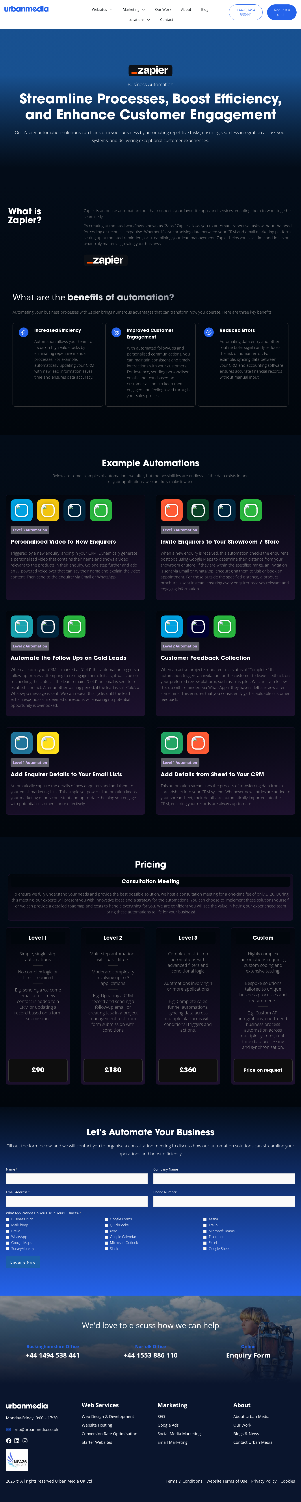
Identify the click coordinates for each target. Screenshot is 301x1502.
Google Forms (121, 1219)
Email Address (18, 1192)
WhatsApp (19, 1237)
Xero (113, 1231)
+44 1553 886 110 (151, 1355)
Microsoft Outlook (124, 1243)
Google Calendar (123, 1237)
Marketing (131, 9)
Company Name (165, 1169)
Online (248, 1346)
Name (11, 1169)
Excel (213, 1243)
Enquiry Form (248, 1355)
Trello (213, 1225)
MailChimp (19, 1225)
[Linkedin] (17, 1441)
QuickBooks (119, 1225)
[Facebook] (8, 1441)
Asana (213, 1219)
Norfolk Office (150, 1346)
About (186, 9)
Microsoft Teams (221, 1231)
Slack (114, 1249)
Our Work (163, 9)
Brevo (15, 1231)
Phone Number (165, 1192)
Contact (166, 19)
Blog (204, 9)
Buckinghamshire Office (52, 1346)
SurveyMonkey (22, 1249)
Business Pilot (22, 1219)
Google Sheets (220, 1249)
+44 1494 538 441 (53, 1355)
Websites (99, 9)
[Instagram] (25, 1441)
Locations (136, 19)
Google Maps (21, 1243)
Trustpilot (216, 1237)
